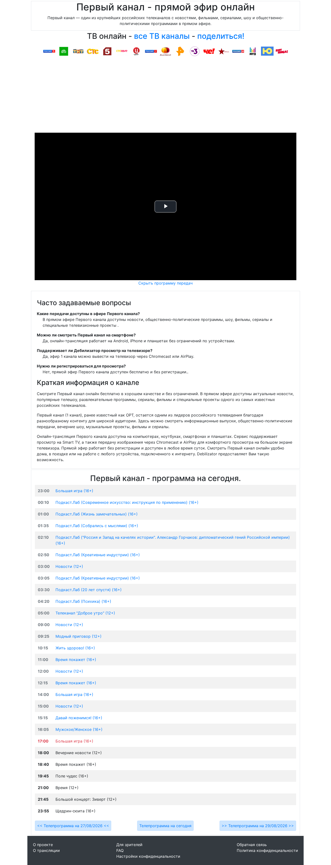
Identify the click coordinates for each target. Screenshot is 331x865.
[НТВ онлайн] (63, 51)
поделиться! (220, 36)
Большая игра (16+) (74, 490)
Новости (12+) (69, 566)
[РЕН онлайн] (180, 51)
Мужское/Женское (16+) (78, 729)
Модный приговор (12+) (78, 636)
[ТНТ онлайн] (78, 51)
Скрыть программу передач (165, 283)
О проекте (43, 844)
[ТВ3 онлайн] (194, 51)
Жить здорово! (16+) (75, 647)
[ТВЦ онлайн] (136, 51)
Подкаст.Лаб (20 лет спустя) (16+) (88, 589)
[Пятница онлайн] (282, 51)
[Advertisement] (165, 96)
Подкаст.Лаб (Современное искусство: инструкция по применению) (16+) (126, 502)
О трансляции (46, 850)
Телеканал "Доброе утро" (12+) (85, 613)
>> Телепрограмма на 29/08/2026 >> (258, 825)
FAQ (120, 850)
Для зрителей (129, 844)
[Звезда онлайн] (223, 51)
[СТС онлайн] (93, 51)
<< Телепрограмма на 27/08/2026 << (73, 825)
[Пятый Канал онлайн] (107, 51)
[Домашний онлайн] (165, 51)
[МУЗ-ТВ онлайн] (252, 51)
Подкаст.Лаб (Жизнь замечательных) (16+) (96, 514)
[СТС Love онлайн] (122, 51)
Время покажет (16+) (75, 659)
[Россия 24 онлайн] (238, 51)
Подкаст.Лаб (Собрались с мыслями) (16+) (96, 525)
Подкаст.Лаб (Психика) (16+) (83, 601)
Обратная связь (252, 844)
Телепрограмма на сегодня (165, 825)
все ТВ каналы (162, 36)
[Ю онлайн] (267, 51)
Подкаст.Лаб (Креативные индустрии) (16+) (97, 554)
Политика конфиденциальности (267, 850)
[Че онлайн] (209, 51)
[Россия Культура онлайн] (151, 51)
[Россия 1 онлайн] (49, 51)
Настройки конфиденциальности (148, 856)
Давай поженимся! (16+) (78, 717)
